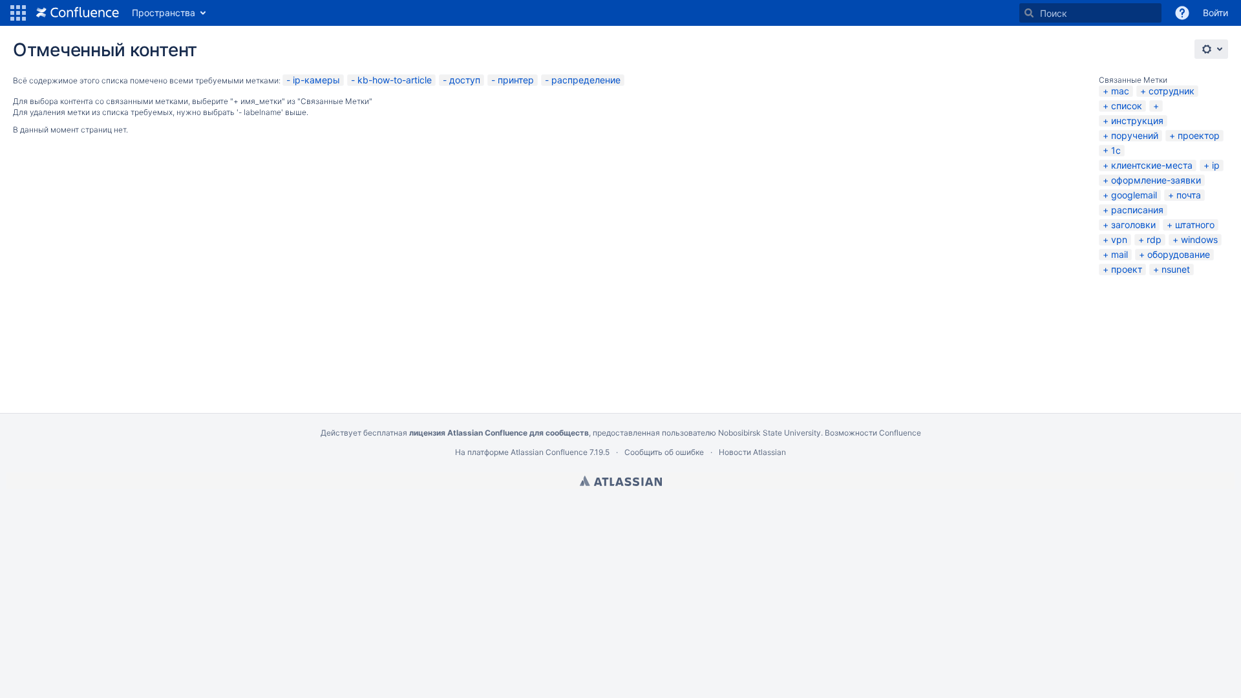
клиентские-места (1152, 165)
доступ (464, 79)
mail (1119, 254)
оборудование (1178, 254)
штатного (1194, 224)
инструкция (1137, 120)
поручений (1134, 135)
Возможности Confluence (873, 433)
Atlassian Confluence (549, 452)
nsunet (1175, 269)
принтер (516, 79)
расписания (1137, 209)
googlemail (1134, 194)
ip (1216, 165)
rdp (1154, 239)
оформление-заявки (1156, 179)
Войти (1215, 12)
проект (1126, 269)
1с (1116, 150)
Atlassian (621, 480)
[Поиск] (1029, 13)
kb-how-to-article (394, 79)
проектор (1199, 135)
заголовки (1133, 224)
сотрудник (1171, 90)
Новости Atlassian (752, 452)
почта (1188, 194)
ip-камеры (316, 79)
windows (1199, 239)
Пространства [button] (163, 12)
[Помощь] (1182, 13)
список (1126, 105)
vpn (1119, 239)
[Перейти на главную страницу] (77, 13)
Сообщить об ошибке (664, 452)
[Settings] (1211, 49)
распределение (585, 79)
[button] (18, 13)
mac (1120, 90)
